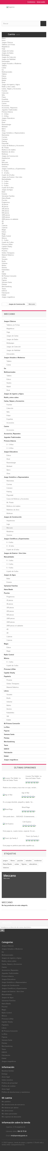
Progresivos (6, 202)
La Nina (4, 278)
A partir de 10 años (8, 175)
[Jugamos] (24, 10)
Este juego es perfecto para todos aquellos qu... (19, 845)
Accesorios (5, 101)
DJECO (4, 291)
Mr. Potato (5, 148)
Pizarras (4, 251)
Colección (5, 93)
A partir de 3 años (8, 242)
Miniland (4, 127)
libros (12, 860)
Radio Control (6, 236)
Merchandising (7, 286)
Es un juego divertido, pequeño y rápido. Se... (18, 802)
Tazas (4, 289)
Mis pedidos (6, 1101)
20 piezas (5, 204)
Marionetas (5, 135)
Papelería (5, 249)
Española (5, 99)
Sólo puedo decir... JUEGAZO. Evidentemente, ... (20, 816)
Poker (4, 97)
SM (3, 272)
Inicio (3, 40)
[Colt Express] (8, 824)
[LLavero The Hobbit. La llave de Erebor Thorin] (12, 779)
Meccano (5, 162)
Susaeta (4, 259)
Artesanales (6, 61)
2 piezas (4, 225)
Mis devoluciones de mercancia (13, 1105)
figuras (24, 864)
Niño (3, 95)
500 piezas (5, 213)
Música (4, 238)
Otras (3, 131)
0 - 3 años (5, 181)
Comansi (5, 139)
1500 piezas (6, 217)
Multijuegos (5, 55)
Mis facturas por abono (10, 1108)
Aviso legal (6, 1077)
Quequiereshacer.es (18, 1145)
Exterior (4, 194)
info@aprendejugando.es (19, 1136)
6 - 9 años (5, 185)
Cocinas (4, 137)
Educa (4, 76)
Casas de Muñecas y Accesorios (13, 145)
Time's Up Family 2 (32, 836)
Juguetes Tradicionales (9, 110)
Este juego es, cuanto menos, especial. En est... (19, 831)
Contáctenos (31, 2)
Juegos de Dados (8, 53)
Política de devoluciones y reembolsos (16, 1092)
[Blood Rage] (8, 809)
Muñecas (5, 154)
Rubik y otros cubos (8, 87)
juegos (5, 860)
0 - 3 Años (5, 114)
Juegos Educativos (8, 118)
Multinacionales (7, 72)
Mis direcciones (7, 1111)
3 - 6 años (5, 183)
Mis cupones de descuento (11, 1117)
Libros (4, 257)
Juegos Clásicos (7, 42)
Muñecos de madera (8, 150)
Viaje (3, 49)
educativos (33, 864)
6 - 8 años (5, 171)
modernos (38, 860)
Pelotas (4, 284)
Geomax (4, 166)
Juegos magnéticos (8, 297)
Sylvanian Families (8, 196)
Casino (4, 103)
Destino (4, 267)
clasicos (6, 868)
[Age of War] (7, 795)
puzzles (20, 860)
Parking (4, 141)
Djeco (4, 129)
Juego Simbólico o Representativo (13, 133)
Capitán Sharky (7, 246)
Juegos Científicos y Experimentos (13, 169)
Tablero (4, 66)
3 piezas (4, 227)
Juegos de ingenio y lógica (11, 84)
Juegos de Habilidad (8, 59)
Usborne (4, 263)
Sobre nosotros (7, 1080)
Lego (3, 160)
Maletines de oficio (8, 152)
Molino (4, 265)
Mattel (4, 80)
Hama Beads (6, 198)
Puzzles (4, 200)
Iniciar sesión (41, 2)
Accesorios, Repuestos (9, 108)
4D (3, 221)
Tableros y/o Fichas (8, 44)
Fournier (4, 91)
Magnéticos (6, 47)
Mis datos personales (9, 1114)
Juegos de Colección (9, 57)
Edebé (4, 274)
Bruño (4, 261)
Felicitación (5, 293)
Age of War (25, 793)
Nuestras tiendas (8, 1071)
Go (3, 70)
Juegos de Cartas (8, 51)
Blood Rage (26, 807)
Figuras (4, 280)
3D (3, 223)
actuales (29, 860)
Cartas (4, 68)
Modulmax (5, 164)
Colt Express (27, 822)
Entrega (4, 1074)
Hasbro (4, 78)
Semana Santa (7, 282)
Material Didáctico (8, 255)
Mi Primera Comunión (9, 276)
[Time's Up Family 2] (10, 838)
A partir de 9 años (8, 188)
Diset (3, 82)
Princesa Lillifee (7, 244)
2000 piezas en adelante (10, 219)
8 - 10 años (5, 173)
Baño (3, 192)
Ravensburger (6, 124)
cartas (17, 864)
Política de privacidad (9, 1083)
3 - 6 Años (5, 116)
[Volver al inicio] (4, 304)
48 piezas (5, 206)
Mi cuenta (7, 1097)
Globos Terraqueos (8, 253)
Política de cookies (8, 1086)
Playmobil (5, 143)
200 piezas (5, 211)
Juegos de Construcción (10, 156)
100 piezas (5, 209)
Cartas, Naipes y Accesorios (11, 89)
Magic (4, 234)
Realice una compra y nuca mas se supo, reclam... (20, 787)
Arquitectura (6, 158)
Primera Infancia (7, 112)
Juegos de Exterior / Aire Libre (12, 177)
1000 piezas (6, 215)
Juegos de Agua (7, 190)
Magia (4, 230)
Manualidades (6, 179)
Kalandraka (5, 270)
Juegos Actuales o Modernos (11, 63)
